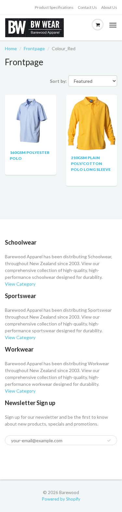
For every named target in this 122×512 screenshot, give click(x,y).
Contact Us (87, 7)
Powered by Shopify (61, 499)
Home (11, 48)
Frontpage (34, 48)
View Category (20, 284)
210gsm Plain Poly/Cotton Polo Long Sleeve (91, 163)
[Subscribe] (109, 440)
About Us (109, 7)
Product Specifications (54, 7)
